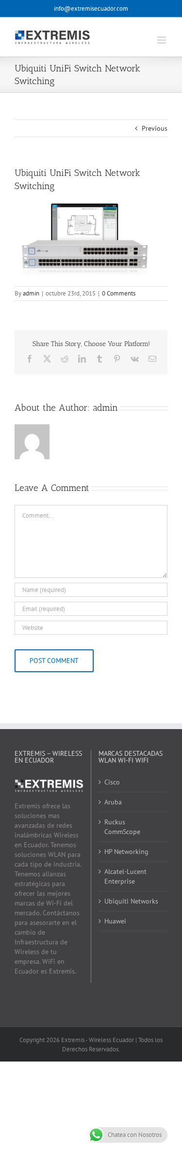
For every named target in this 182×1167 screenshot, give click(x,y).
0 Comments (118, 293)
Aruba (113, 802)
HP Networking (126, 851)
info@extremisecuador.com (91, 8)
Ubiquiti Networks (131, 901)
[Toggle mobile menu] (162, 40)
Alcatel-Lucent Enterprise (125, 876)
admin (31, 293)
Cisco (112, 782)
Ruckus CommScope (122, 827)
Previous (154, 128)
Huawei (115, 921)
